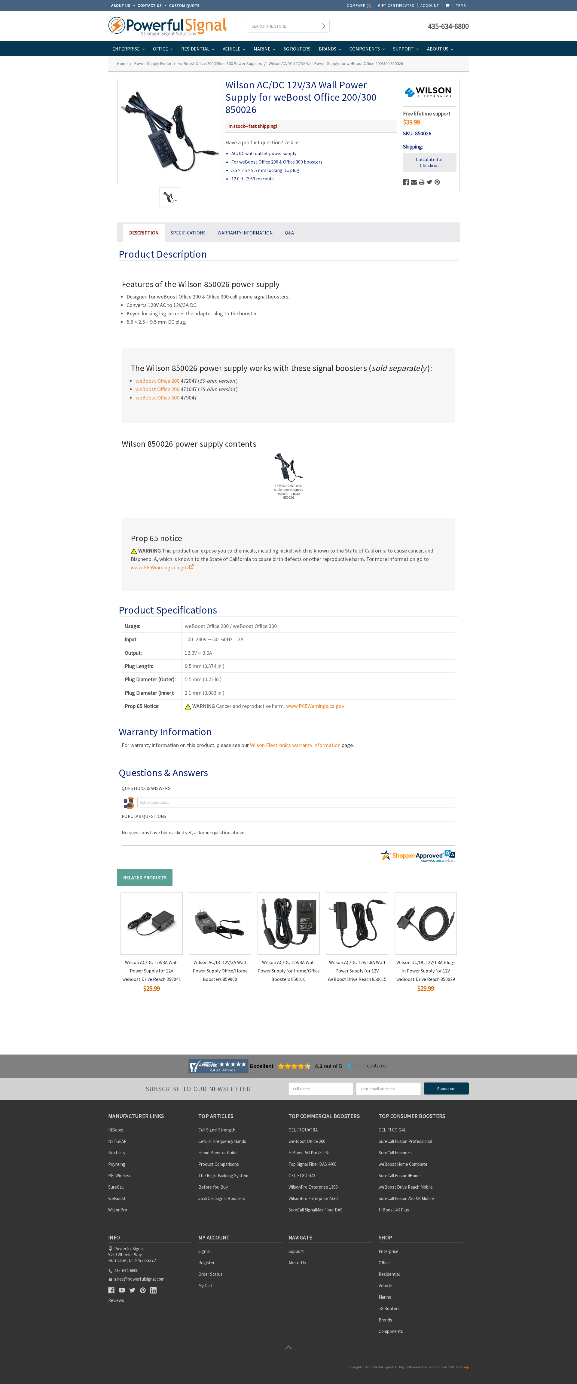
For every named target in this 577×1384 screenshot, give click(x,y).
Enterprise (126, 49)
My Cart (205, 1285)
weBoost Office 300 (157, 397)
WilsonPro (117, 1210)
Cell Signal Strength (216, 1130)
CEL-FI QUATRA (303, 1130)
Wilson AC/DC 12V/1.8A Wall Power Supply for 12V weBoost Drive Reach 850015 (357, 970)
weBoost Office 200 (157, 380)
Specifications (188, 233)
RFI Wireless (119, 1175)
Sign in (204, 1251)
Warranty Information (245, 233)
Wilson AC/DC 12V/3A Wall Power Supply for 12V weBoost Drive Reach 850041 (151, 970)
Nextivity (116, 1153)
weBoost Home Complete (403, 1164)
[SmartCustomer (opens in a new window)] (368, 1066)
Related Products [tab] (144, 877)
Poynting (116, 1164)
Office (161, 49)
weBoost (117, 1198)
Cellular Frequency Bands (222, 1141)
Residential (195, 49)
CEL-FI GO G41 (392, 1130)
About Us (120, 5)
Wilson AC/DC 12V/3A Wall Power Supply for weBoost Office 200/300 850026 (336, 63)
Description (144, 233)
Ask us (292, 142)
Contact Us (150, 5)
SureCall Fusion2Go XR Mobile (406, 1198)
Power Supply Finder (153, 63)
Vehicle (232, 49)
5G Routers (297, 49)
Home (122, 63)
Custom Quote (184, 5)
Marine (262, 49)
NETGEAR (117, 1141)
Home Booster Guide (218, 1153)
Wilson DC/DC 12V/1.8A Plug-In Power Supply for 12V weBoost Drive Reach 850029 (425, 970)
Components (365, 49)
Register (206, 1263)
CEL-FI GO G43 (301, 1175)
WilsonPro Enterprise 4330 (312, 1198)
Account (429, 5)
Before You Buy (213, 1187)
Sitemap (462, 1367)
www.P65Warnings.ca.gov (315, 706)
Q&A (289, 233)
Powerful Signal (381, 1367)
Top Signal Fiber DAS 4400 (312, 1164)
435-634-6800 (448, 26)
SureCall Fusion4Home (400, 1175)
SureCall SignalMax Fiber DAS (315, 1210)
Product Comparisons (218, 1164)
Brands (328, 49)
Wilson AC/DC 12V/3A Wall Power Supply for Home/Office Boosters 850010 (289, 970)
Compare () (359, 5)
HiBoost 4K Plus (394, 1210)
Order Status (210, 1274)
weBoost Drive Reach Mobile (406, 1187)
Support (404, 49)
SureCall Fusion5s (395, 1153)
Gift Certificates (396, 5)
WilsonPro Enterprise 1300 (312, 1187)
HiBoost (116, 1130)
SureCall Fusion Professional (405, 1141)
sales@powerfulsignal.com (139, 1279)
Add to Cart (139, 999)
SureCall (116, 1187)
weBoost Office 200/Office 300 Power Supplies (220, 63)
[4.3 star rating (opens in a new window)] (294, 1066)
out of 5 (328, 1066)
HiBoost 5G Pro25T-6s (309, 1153)
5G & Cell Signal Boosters (221, 1198)
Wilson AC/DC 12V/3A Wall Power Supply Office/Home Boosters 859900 (220, 970)
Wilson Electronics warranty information (295, 745)
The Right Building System (223, 1175)
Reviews (116, 1300)
